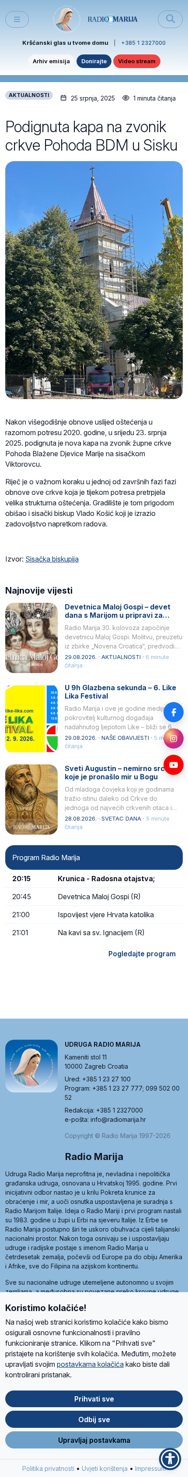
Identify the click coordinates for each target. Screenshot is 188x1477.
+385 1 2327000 (143, 42)
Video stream (137, 61)
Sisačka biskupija (52, 559)
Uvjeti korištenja (105, 1468)
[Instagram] (174, 738)
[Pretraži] (170, 19)
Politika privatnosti (48, 1468)
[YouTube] (174, 765)
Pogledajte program (142, 953)
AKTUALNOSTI (29, 95)
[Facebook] (174, 712)
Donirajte (94, 61)
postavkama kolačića (90, 1364)
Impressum (150, 1468)
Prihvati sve (94, 1398)
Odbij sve (94, 1419)
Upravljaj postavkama (94, 1440)
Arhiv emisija (51, 61)
